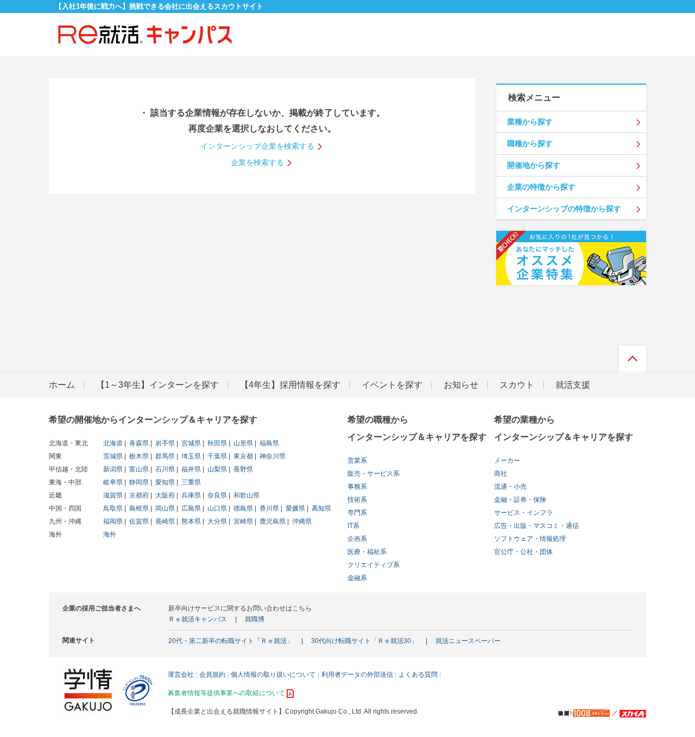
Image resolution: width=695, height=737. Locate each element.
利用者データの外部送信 (357, 674)
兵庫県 (190, 495)
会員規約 (212, 674)
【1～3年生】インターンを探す (157, 384)
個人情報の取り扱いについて (273, 674)
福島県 (268, 443)
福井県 (190, 469)
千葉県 (216, 456)
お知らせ (461, 384)
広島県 (190, 508)
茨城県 (113, 456)
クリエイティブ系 (374, 565)
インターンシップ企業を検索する (257, 146)
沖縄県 (301, 521)
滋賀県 (113, 495)
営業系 (357, 460)
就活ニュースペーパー (468, 641)
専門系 (357, 512)
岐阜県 (113, 482)
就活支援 (572, 384)
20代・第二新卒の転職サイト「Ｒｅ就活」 (230, 641)
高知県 (320, 508)
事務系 (357, 486)
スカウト (517, 384)
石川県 (164, 469)
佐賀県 (138, 521)
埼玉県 (190, 456)
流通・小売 (510, 486)
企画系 (357, 539)
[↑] (632, 361)
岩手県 (164, 443)
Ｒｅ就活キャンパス (197, 619)
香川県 (268, 508)
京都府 (138, 495)
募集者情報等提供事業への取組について (226, 693)
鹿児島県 (272, 521)
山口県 (216, 508)
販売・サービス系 (374, 473)
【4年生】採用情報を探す (290, 384)
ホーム (62, 384)
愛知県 (164, 482)
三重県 (190, 482)
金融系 (357, 578)
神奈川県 (272, 456)
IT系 (353, 526)
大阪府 (164, 495)
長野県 (242, 469)
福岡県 (113, 521)
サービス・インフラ (523, 512)
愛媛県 (294, 508)
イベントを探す (392, 384)
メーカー (507, 460)
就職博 (254, 619)
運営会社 (181, 674)
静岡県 (138, 482)
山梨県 (216, 469)
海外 (109, 534)
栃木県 (138, 456)
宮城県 (190, 443)
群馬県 (164, 456)
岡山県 (164, 508)
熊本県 (190, 521)
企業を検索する (257, 162)
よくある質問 (418, 674)
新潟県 (113, 469)
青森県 (138, 443)
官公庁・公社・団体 (523, 552)
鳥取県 (113, 508)
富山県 (138, 469)
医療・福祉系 (367, 552)
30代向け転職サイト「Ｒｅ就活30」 (364, 641)
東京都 (242, 456)
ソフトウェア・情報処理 (530, 539)
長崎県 (164, 521)
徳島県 (242, 508)
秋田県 (216, 443)
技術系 (357, 499)
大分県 (216, 521)
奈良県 (216, 495)
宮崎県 (242, 521)
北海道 (113, 443)
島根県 (138, 508)
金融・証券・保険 (520, 499)
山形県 (242, 443)
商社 (500, 473)
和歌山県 (246, 495)
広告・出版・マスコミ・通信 (536, 526)
